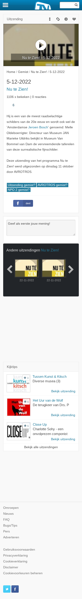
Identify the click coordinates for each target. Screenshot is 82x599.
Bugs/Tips (10, 525)
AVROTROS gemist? (52, 185)
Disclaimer (10, 567)
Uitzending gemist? (21, 185)
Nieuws (8, 513)
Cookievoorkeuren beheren (23, 573)
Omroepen (11, 508)
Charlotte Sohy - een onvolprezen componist (50, 431)
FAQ (6, 519)
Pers (6, 531)
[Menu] (5, 5)
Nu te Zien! (17, 89)
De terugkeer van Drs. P (51, 405)
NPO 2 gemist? (19, 189)
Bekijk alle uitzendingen (41, 447)
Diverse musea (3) (46, 381)
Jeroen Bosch (38, 127)
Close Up (40, 424)
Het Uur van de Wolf (48, 400)
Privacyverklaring (15, 555)
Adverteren (11, 537)
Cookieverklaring (15, 561)
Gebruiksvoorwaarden (19, 549)
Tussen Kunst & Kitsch (50, 376)
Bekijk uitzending (63, 391)
